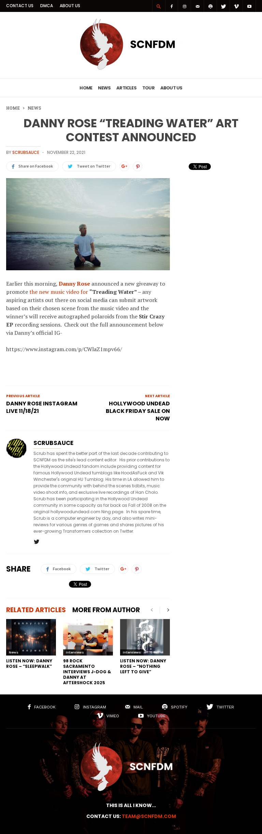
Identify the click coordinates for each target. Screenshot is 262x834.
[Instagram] (184, 6)
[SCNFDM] (131, 68)
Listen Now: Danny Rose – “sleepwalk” (29, 663)
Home (85, 88)
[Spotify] (210, 6)
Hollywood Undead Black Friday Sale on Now (138, 411)
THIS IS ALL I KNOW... (131, 805)
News (104, 88)
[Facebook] (171, 6)
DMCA (46, 6)
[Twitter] (223, 6)
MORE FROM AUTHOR (106, 610)
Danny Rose (74, 283)
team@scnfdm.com (149, 816)
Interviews (75, 652)
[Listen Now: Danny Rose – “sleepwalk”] (31, 637)
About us (70, 6)
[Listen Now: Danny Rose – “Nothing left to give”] (145, 637)
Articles (126, 88)
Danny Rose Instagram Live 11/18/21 (41, 407)
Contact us (19, 6)
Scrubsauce (25, 152)
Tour (148, 88)
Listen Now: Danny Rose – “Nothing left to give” (143, 666)
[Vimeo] (236, 6)
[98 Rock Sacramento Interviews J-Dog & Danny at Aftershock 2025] (88, 637)
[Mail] (197, 6)
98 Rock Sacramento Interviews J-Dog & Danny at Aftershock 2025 (87, 672)
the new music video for (59, 292)
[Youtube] (249, 6)
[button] (158, 6)
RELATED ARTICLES (36, 610)
